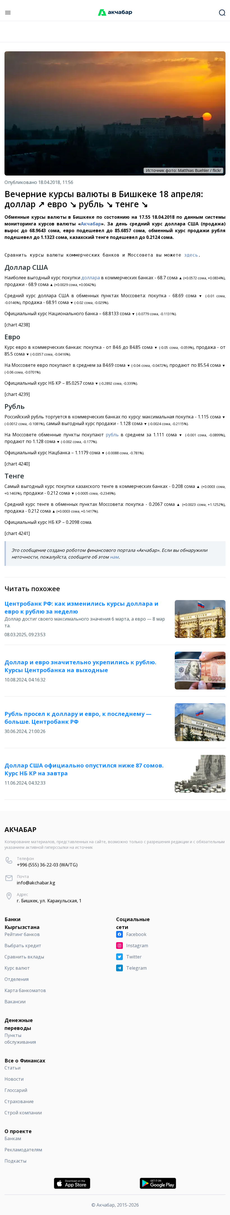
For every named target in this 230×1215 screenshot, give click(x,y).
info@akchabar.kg (36, 883)
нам (114, 557)
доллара (90, 278)
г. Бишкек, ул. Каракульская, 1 (49, 901)
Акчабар (91, 224)
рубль (112, 435)
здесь (191, 255)
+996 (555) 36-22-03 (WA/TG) (47, 865)
